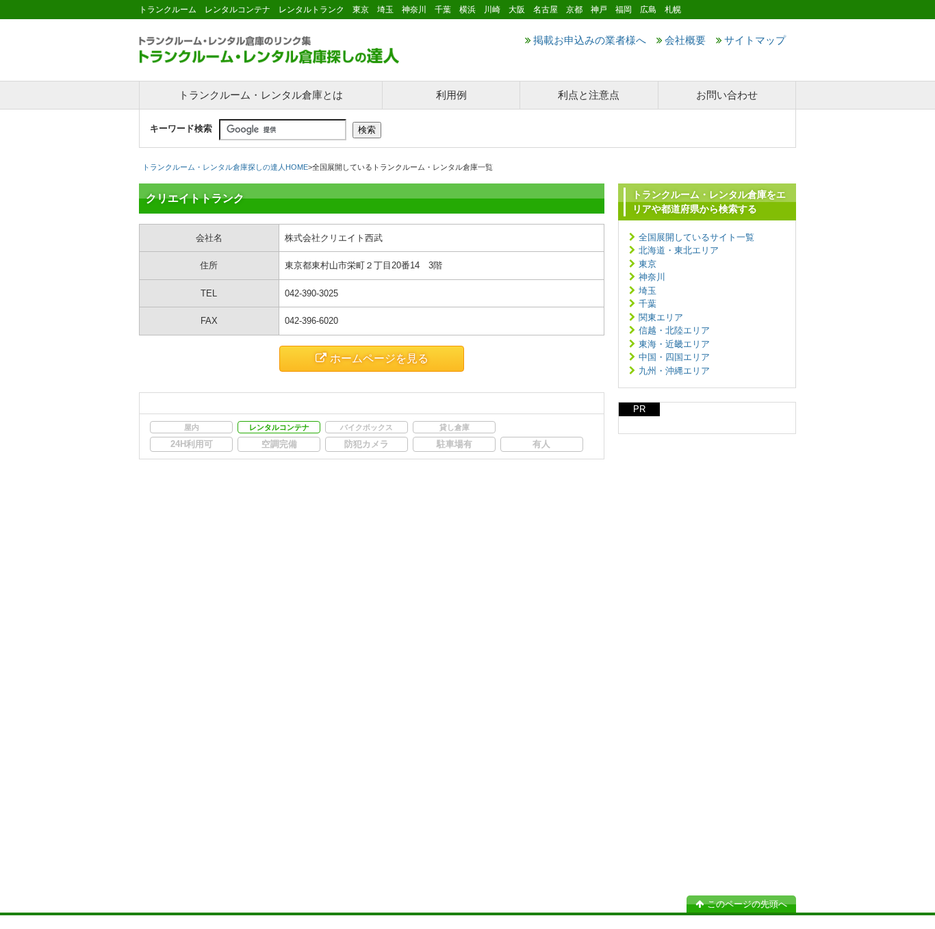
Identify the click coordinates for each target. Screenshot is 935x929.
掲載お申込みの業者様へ (589, 40)
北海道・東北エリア (679, 250)
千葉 (647, 303)
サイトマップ (755, 40)
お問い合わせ (727, 95)
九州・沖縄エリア (674, 371)
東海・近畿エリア (674, 344)
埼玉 (647, 290)
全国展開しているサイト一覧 (696, 237)
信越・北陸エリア (674, 330)
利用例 (451, 95)
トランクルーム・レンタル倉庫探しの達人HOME (225, 167)
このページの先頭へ (747, 904)
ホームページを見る (379, 358)
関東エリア (661, 317)
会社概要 (685, 40)
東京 (647, 264)
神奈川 (652, 277)
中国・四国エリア (674, 357)
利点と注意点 (588, 95)
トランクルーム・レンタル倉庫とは (261, 95)
